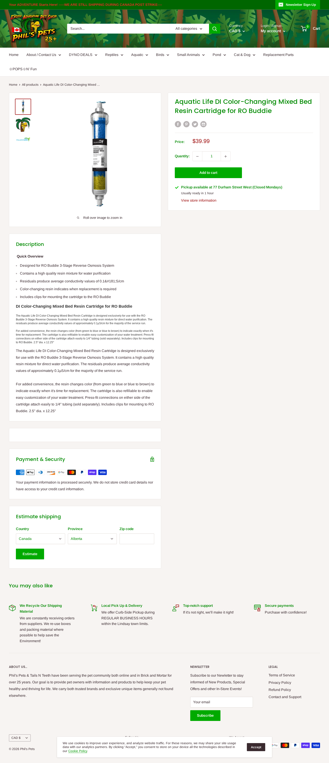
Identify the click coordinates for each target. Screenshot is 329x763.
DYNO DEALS (80, 55)
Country (22, 529)
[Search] (214, 29)
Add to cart (208, 173)
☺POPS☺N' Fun (23, 69)
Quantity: (182, 156)
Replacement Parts (278, 55)
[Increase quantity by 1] (225, 156)
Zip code (127, 529)
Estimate (30, 554)
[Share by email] (203, 124)
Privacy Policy (280, 682)
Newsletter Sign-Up (301, 4)
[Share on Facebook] (178, 124)
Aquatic (137, 55)
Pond (217, 55)
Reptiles (111, 55)
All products (30, 84)
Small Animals (188, 55)
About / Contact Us (41, 55)
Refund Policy (280, 690)
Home (14, 55)
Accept (256, 747)
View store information (198, 200)
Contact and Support (285, 697)
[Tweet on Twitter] (195, 124)
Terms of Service (282, 675)
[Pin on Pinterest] (186, 124)
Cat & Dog (242, 55)
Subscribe (205, 715)
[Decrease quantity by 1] (197, 156)
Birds (160, 55)
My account (271, 31)
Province (75, 529)
